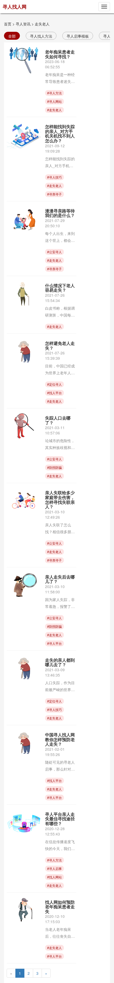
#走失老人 (54, 110)
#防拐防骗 (54, 467)
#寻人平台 (54, 643)
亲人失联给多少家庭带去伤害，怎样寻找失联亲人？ (60, 500)
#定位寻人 (54, 384)
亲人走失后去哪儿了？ (60, 579)
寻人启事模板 (78, 36)
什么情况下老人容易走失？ (60, 287)
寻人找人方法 (41, 36)
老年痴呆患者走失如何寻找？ (60, 54)
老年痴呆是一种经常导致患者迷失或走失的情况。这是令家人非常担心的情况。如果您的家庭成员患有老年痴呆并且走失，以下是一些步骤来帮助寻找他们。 (60, 78)
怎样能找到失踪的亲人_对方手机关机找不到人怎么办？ (60, 133)
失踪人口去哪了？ (58, 420)
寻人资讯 (23, 23)
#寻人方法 (54, 93)
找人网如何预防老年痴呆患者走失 (60, 906)
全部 (12, 36)
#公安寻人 (54, 252)
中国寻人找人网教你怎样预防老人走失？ (60, 739)
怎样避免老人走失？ (60, 345)
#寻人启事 (54, 868)
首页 (7, 23)
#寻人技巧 (54, 177)
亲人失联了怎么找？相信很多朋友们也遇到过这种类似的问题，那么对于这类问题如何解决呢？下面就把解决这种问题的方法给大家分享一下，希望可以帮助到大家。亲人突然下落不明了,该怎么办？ (60, 528)
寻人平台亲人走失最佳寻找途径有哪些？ (60, 818)
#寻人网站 (54, 101)
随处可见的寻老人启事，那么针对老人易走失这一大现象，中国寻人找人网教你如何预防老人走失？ (60, 765)
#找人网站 (54, 877)
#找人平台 (54, 392)
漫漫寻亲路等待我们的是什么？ (60, 213)
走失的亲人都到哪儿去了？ (60, 662)
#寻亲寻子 (54, 194)
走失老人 (42, 23)
